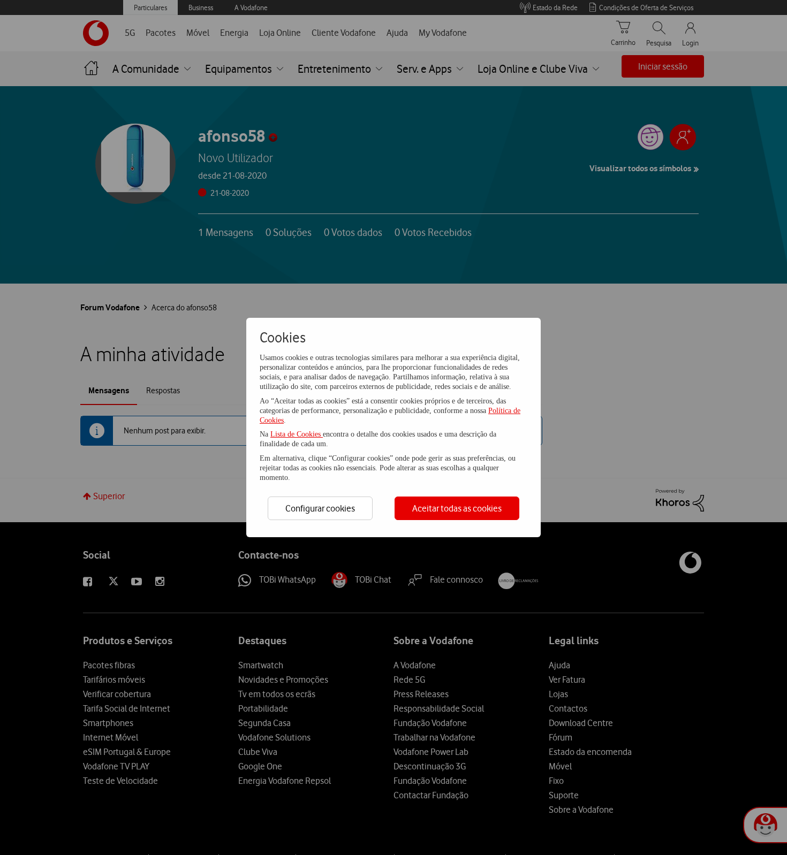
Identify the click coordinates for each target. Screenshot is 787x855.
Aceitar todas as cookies (457, 508)
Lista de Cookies (296, 434)
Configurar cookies (320, 508)
